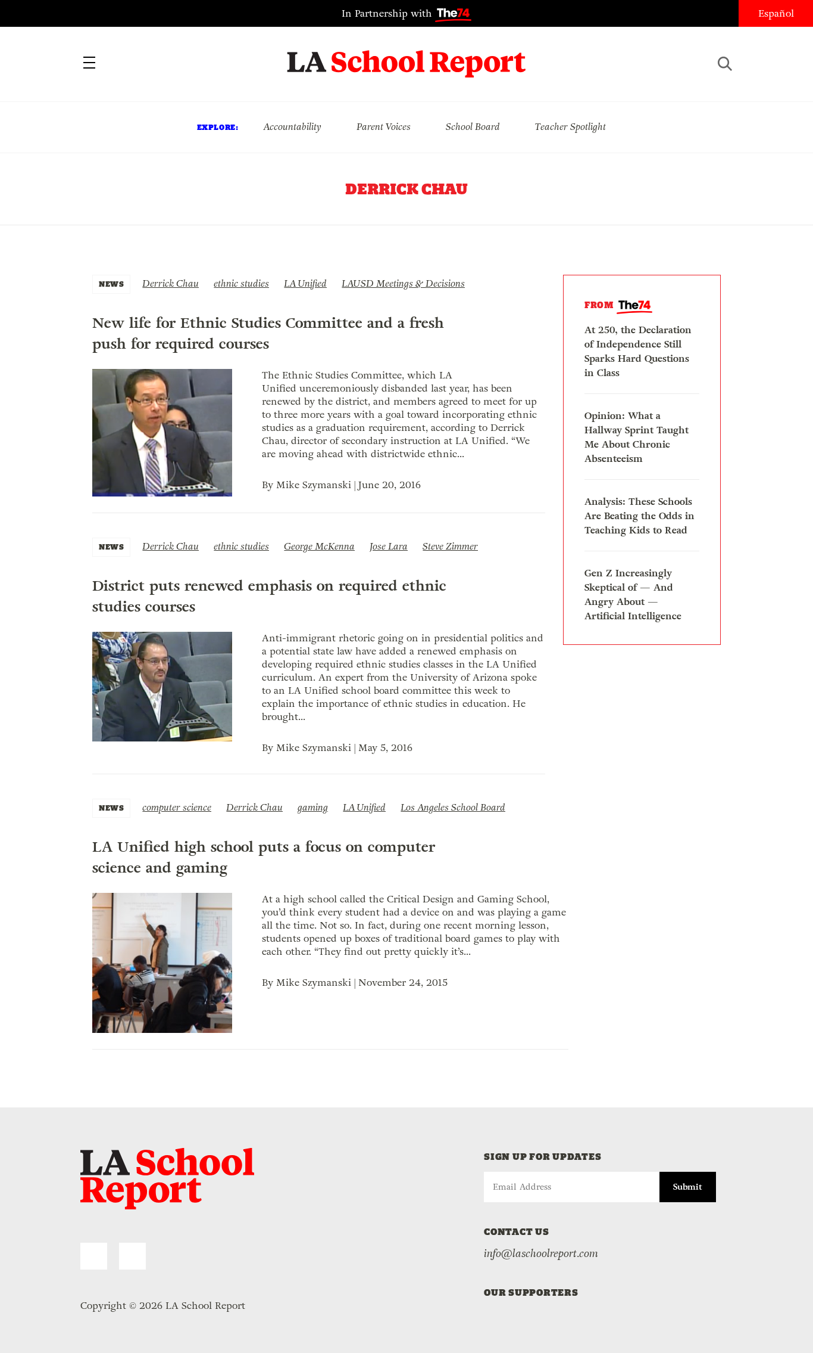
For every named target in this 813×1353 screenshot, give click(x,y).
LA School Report (406, 57)
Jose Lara (389, 546)
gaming (313, 807)
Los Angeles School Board (453, 807)
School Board (473, 127)
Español (776, 13)
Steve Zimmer (450, 546)
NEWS (111, 284)
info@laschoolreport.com (541, 1253)
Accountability (292, 127)
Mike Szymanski (313, 485)
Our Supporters (531, 1292)
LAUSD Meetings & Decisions (403, 283)
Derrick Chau (170, 283)
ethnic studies (241, 283)
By (269, 485)
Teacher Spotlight (570, 127)
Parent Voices (384, 127)
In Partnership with (388, 13)
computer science (176, 807)
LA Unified (305, 283)
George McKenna (319, 546)
